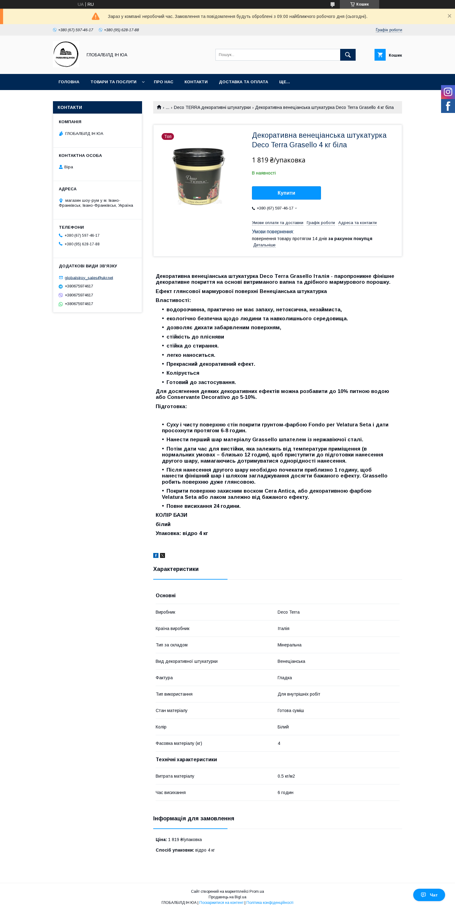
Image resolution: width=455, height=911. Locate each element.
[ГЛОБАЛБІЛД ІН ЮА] (66, 65)
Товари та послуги (113, 82)
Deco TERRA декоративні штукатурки (212, 107)
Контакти (196, 82)
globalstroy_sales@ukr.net (89, 277)
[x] (162, 556)
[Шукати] (348, 55)
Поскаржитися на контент (221, 902)
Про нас (163, 82)
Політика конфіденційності (269, 902)
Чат (434, 894)
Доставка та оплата (243, 82)
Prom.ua (256, 891)
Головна (68, 82)
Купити (286, 193)
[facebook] (155, 556)
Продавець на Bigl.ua (227, 897)
